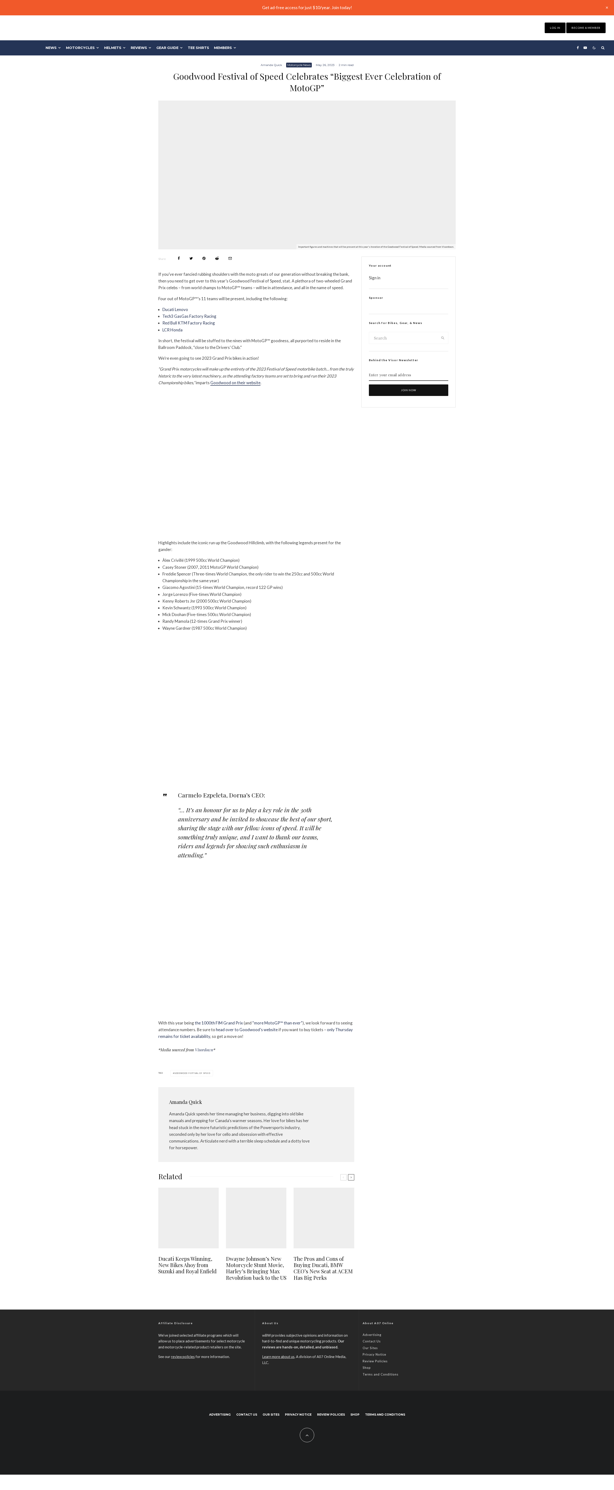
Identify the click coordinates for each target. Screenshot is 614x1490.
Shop (367, 1368)
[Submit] (217, 258)
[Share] (179, 258)
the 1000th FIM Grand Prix (219, 1022)
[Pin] (204, 258)
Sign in (374, 277)
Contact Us (372, 1341)
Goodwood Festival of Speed (192, 1073)
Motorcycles (80, 48)
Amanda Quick (271, 65)
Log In (555, 27)
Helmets (112, 48)
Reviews (139, 48)
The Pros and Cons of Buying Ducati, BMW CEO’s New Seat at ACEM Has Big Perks (323, 1268)
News (51, 48)
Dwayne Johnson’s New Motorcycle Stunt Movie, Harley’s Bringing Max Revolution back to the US (256, 1268)
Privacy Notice (374, 1354)
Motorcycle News (299, 65)
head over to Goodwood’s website (247, 1029)
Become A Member (586, 27)
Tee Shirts (198, 48)
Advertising (372, 1335)
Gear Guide (167, 48)
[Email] (230, 258)
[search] (443, 338)
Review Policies (375, 1361)
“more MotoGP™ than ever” (277, 1022)
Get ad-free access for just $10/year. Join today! (307, 7)
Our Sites (370, 1348)
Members (223, 48)
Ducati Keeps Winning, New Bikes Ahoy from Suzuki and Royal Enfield (187, 1265)
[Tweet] (191, 258)
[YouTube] (585, 47)
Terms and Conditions (380, 1374)
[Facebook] (577, 47)
